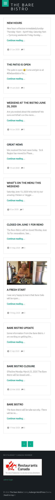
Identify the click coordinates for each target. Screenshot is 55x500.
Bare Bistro (15, 404)
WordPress (41, 492)
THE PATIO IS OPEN (19, 64)
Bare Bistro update (20, 327)
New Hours (14, 23)
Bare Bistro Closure (21, 366)
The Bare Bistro (22, 7)
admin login (8, 480)
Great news (15, 144)
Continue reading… (16, 40)
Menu (5, 3)
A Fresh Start (16, 289)
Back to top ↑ (10, 495)
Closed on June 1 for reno (25, 224)
